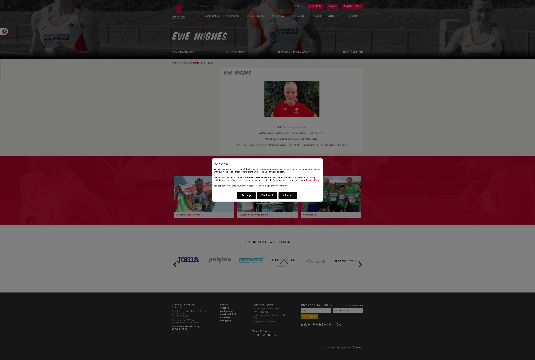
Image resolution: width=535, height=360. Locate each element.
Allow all (287, 195)
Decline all (267, 195)
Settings (246, 195)
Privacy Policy (313, 180)
